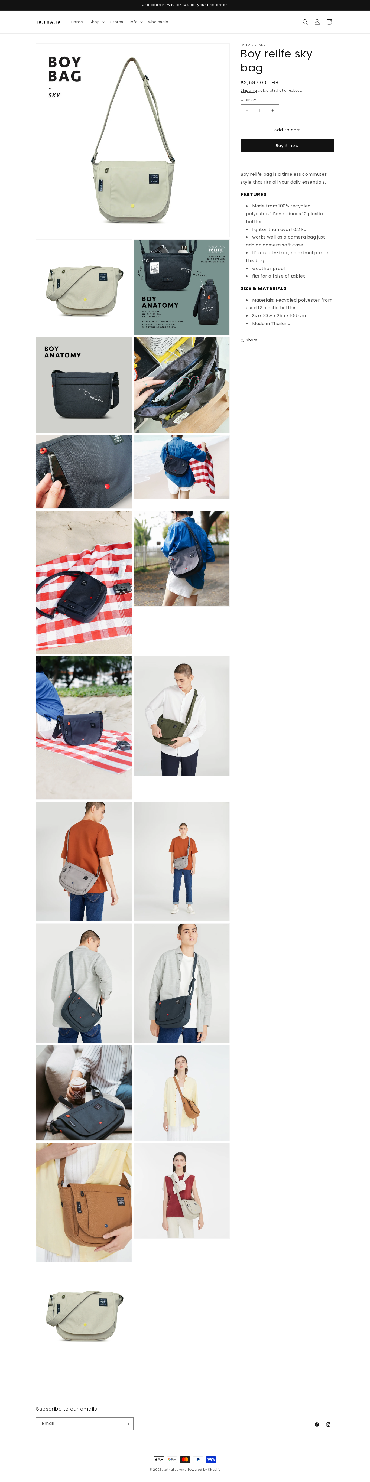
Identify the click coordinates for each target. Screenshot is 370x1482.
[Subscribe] (127, 1424)
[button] (96, 22)
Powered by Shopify (204, 1469)
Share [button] (252, 340)
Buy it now (287, 145)
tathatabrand (175, 1469)
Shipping (249, 90)
